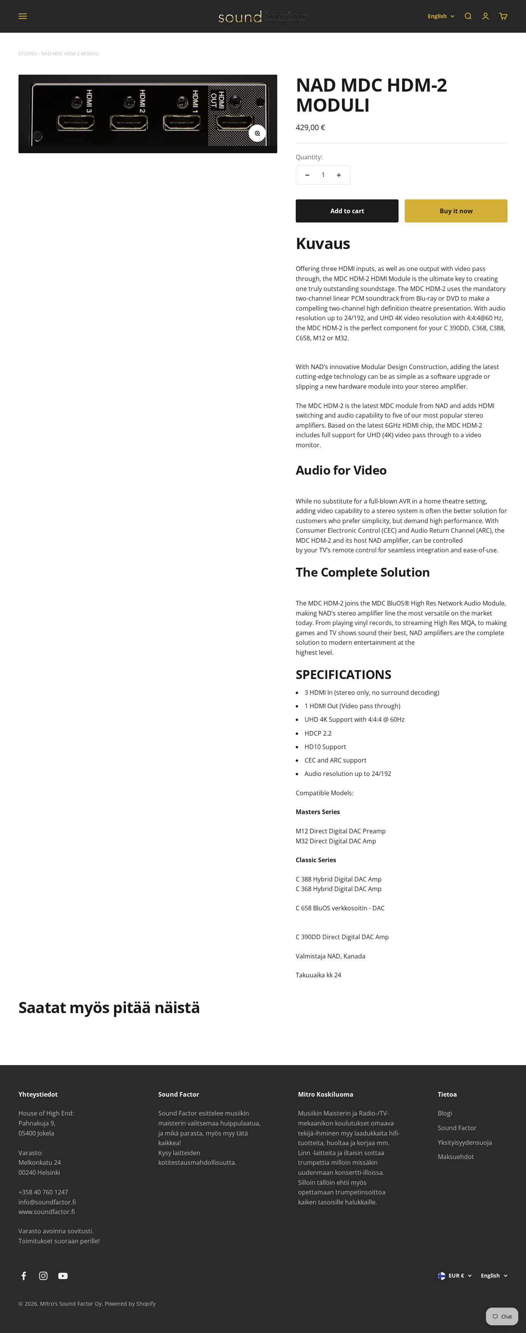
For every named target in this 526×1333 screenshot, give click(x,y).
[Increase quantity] (339, 175)
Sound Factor (457, 1128)
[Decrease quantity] (307, 175)
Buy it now (456, 211)
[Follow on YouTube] (63, 1276)
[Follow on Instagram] (43, 1276)
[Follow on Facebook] (23, 1276)
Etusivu (27, 53)
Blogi (445, 1113)
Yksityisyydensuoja (465, 1142)
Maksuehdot (456, 1156)
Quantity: (309, 157)
